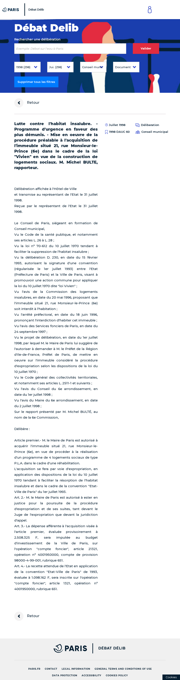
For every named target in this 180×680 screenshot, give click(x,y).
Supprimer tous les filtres (36, 82)
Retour (33, 102)
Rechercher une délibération (37, 39)
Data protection (64, 675)
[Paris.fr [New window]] (49, 648)
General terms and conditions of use (123, 668)
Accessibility (91, 675)
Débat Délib (112, 648)
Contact (51, 668)
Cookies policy (117, 675)
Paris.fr (34, 668)
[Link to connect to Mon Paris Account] (149, 9)
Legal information (76, 668)
